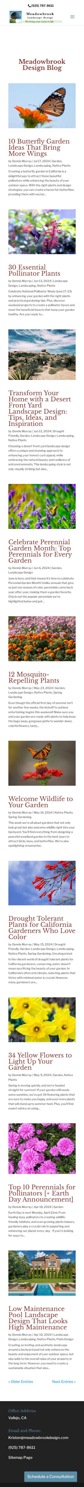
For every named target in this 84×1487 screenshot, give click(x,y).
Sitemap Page (20, 1457)
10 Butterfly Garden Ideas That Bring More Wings (39, 147)
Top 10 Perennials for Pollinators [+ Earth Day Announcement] (41, 1193)
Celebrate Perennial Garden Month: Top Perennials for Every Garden (40, 551)
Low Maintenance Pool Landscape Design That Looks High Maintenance (38, 1318)
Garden (57, 161)
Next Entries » (64, 1381)
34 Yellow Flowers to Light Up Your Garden (40, 1061)
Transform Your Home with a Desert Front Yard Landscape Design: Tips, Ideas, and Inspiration (39, 408)
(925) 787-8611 (21, 1447)
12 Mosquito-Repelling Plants (33, 677)
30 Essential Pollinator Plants (34, 270)
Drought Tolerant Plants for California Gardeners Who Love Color (41, 928)
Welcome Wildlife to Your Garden (40, 802)
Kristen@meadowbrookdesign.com (38, 1437)
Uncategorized (62, 953)
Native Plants (61, 165)
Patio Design (64, 1339)
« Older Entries (20, 1381)
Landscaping (42, 165)
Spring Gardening (20, 817)
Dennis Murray (22, 161)
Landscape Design (20, 165)
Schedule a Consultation (50, 1476)
